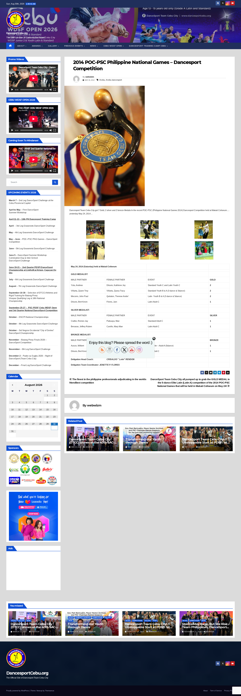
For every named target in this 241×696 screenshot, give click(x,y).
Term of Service (216, 691)
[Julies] (47, 470)
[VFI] (41, 480)
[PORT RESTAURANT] (52, 480)
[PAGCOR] (25, 470)
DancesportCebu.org (16, 33)
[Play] (12, 89)
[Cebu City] (25, 458)
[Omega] (14, 480)
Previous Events (73, 46)
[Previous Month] (12, 385)
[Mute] (50, 89)
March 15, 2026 (20, 632)
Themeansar (49, 691)
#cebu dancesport (114, 80)
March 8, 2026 (76, 632)
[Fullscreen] (54, 89)
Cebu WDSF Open (113, 46)
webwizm (89, 77)
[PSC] (47, 458)
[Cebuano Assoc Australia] (36, 470)
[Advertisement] (33, 571)
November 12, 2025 (193, 632)
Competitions (98, 617)
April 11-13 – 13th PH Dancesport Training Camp (32, 219)
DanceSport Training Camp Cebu (148, 46)
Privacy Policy (229, 691)
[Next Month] (54, 385)
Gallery (53, 46)
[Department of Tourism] (14, 458)
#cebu (102, 80)
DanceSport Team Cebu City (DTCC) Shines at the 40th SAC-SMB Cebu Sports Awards (91, 442)
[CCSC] (14, 470)
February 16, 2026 (136, 632)
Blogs (13, 620)
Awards (36, 46)
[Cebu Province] (36, 458)
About (21, 46)
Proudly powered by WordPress (18, 691)
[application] (33, 78)
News (93, 46)
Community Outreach (83, 617)
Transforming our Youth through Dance (143, 441)
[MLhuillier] (28, 480)
